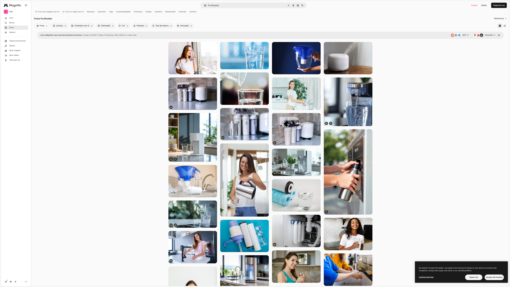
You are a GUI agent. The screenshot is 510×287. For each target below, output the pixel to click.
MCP (464, 35)
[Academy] (10, 282)
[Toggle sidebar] (26, 5)
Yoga (111, 11)
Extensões (489, 35)
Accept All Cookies (494, 277)
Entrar (484, 5)
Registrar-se (499, 5)
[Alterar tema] (15, 282)
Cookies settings (426, 277)
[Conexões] (6, 282)
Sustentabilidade (123, 11)
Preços (474, 5)
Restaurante (170, 11)
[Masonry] (500, 26)
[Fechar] (498, 35)
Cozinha (192, 11)
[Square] (505, 26)
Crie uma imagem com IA (48, 11)
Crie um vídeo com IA (74, 11)
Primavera (138, 11)
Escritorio (102, 11)
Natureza (91, 11)
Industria (158, 11)
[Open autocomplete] (204, 5)
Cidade (148, 11)
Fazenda (182, 11)
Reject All (473, 277)
